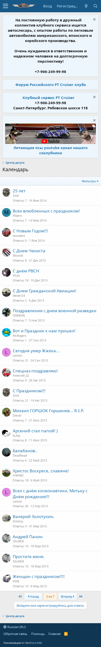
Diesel (17, 415)
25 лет (19, 191)
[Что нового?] (86, 6)
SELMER (18, 541)
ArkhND (18, 475)
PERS (16, 581)
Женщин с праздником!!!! (39, 576)
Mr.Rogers (19, 336)
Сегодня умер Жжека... (36, 350)
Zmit (16, 196)
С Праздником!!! (29, 391)
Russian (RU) (16, 627)
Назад (34, 596)
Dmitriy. (18, 521)
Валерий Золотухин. (33, 516)
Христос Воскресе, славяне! (41, 471)
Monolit (18, 255)
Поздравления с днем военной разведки (54, 310)
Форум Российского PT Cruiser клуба (50, 84)
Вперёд (67, 596)
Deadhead (20, 455)
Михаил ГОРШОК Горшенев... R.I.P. (48, 410)
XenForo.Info (33, 643)
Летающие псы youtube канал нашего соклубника (50, 150)
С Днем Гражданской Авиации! (44, 291)
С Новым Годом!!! (30, 231)
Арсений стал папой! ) (35, 431)
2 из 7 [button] (50, 596)
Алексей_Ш (21, 375)
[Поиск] (95, 6)
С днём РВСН (26, 271)
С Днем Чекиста (29, 250)
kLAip (16, 436)
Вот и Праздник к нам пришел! (44, 331)
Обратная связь (15, 634)
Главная (54, 634)
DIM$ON (19, 315)
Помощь (38, 634)
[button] (5, 6)
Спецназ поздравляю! (35, 371)
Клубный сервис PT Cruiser (49, 97)
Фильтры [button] (89, 181)
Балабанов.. (25, 450)
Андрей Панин (28, 536)
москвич (19, 236)
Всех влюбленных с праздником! (46, 211)
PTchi (16, 276)
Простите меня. (29, 556)
